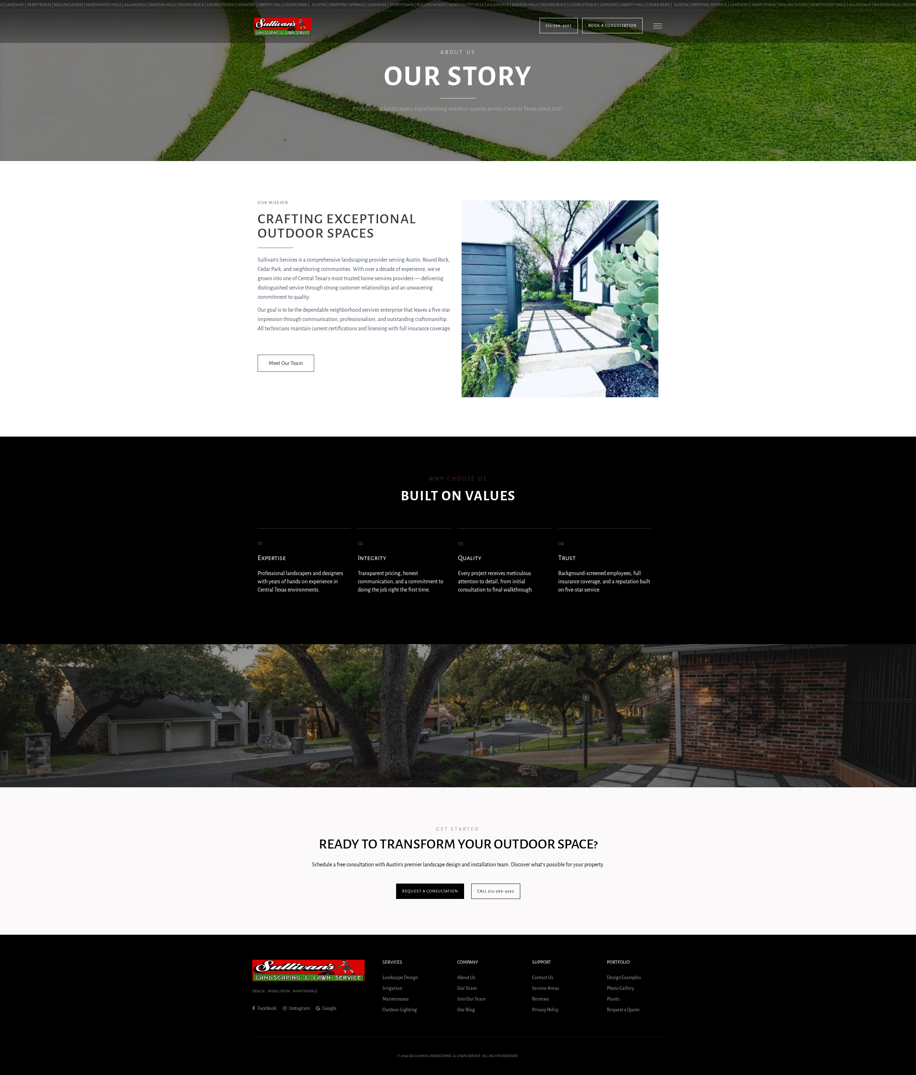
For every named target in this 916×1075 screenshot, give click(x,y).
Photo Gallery (620, 988)
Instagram (299, 1008)
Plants (613, 999)
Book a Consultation (612, 25)
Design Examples (624, 977)
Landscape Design (400, 977)
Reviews (540, 999)
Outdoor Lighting (400, 1009)
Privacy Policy (545, 1009)
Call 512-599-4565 (495, 891)
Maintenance (396, 999)
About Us (466, 977)
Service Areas (545, 988)
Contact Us (542, 977)
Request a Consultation (430, 891)
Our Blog (466, 1009)
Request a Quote (623, 1009)
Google (329, 1008)
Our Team (467, 988)
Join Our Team (471, 999)
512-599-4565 (559, 25)
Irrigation (392, 988)
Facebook (267, 1008)
